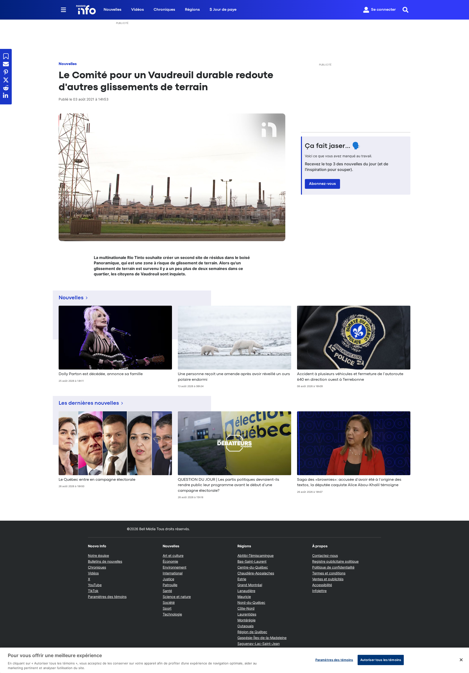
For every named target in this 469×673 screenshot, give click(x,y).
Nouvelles (112, 9)
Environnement (174, 567)
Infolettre (319, 591)
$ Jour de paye (223, 9)
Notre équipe (98, 555)
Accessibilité (322, 585)
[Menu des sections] (63, 10)
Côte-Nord (246, 608)
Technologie (172, 614)
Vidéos (137, 9)
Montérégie (246, 620)
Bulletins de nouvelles (105, 561)
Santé (167, 591)
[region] (234, 660)
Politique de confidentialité (333, 567)
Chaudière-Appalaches (255, 573)
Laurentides (246, 614)
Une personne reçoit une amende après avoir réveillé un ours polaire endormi (234, 376)
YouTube (95, 585)
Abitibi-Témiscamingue (255, 555)
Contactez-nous (325, 555)
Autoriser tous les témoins (380, 660)
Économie (170, 561)
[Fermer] (461, 659)
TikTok (93, 591)
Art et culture (173, 555)
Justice (168, 579)
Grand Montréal (249, 585)
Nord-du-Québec (251, 602)
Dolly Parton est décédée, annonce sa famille (101, 374)
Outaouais (245, 626)
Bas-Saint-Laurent (251, 561)
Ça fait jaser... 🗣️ (333, 146)
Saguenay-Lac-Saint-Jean (258, 643)
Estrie (241, 579)
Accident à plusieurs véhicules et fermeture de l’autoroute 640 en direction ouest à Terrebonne (350, 376)
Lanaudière (246, 591)
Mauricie (244, 596)
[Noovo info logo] (86, 9)
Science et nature (177, 596)
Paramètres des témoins (107, 597)
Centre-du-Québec (252, 567)
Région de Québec (252, 632)
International (172, 573)
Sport (167, 608)
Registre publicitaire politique (335, 561)
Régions (192, 9)
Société (169, 602)
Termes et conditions (328, 573)
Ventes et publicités (327, 579)
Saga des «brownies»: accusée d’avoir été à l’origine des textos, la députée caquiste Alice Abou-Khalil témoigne (349, 482)
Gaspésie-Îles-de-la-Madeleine (262, 638)
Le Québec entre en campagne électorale (97, 480)
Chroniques (164, 9)
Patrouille (170, 585)
